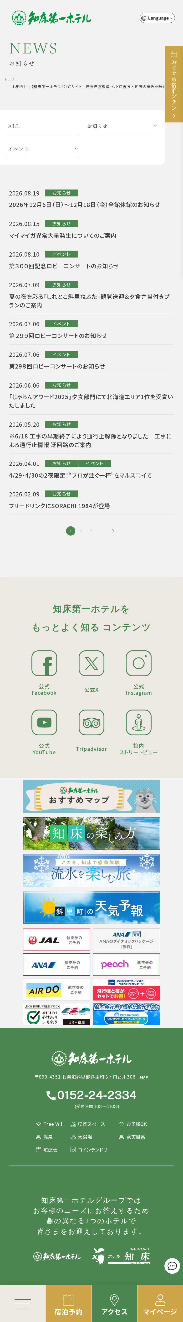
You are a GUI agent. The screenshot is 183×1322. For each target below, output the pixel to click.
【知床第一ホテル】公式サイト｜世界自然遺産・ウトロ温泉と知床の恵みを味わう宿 (51, 18)
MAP (144, 1077)
